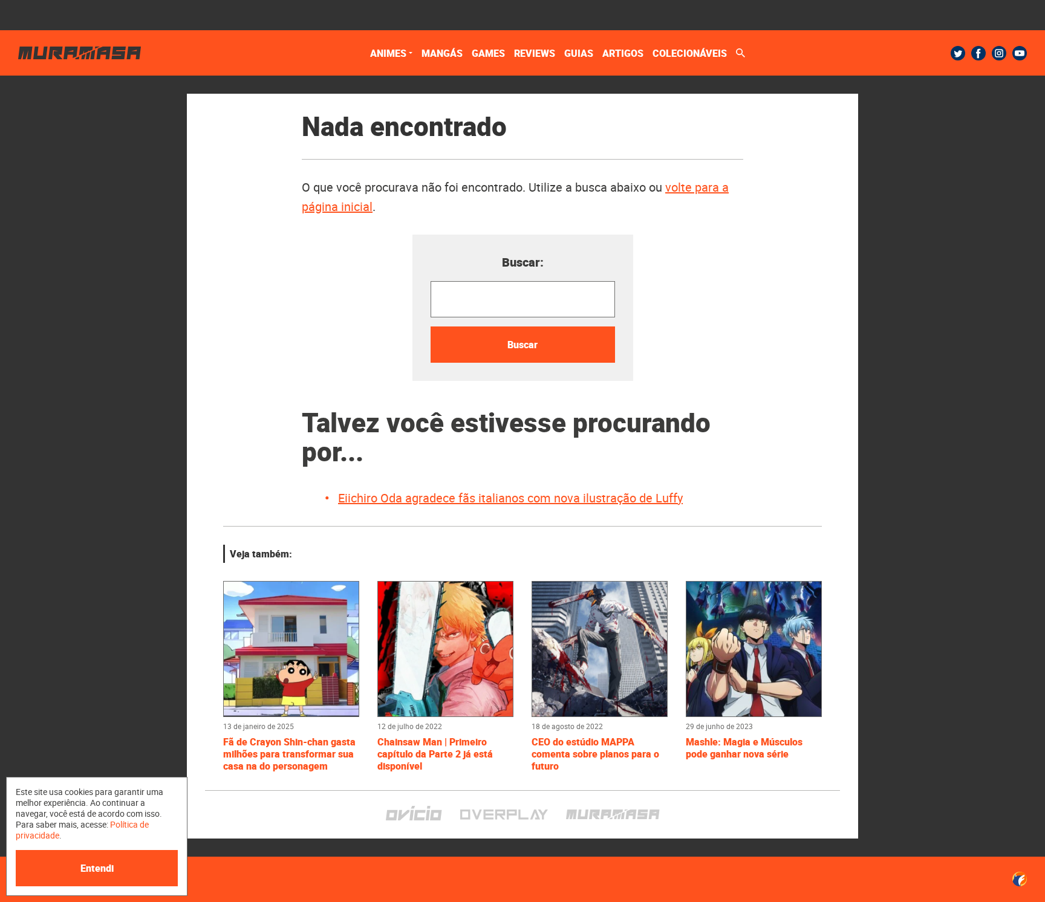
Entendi (97, 868)
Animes (388, 53)
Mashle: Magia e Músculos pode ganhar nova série (744, 748)
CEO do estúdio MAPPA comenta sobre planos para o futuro (595, 754)
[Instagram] (999, 53)
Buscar (522, 344)
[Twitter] (958, 53)
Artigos (622, 53)
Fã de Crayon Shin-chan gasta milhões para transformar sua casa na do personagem (289, 754)
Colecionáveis (690, 53)
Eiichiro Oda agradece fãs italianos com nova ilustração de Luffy (510, 498)
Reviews (534, 53)
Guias (578, 53)
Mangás (442, 53)
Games (488, 53)
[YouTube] (1019, 53)
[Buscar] (740, 52)
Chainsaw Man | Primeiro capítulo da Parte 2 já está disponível (435, 754)
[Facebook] (978, 53)
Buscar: (523, 262)
